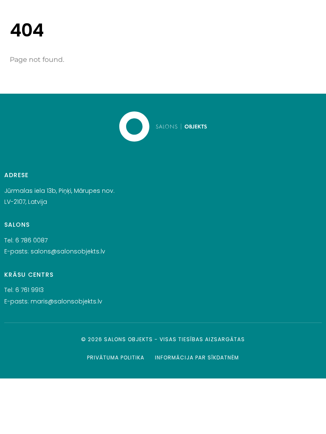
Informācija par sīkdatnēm (197, 357)
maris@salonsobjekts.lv (66, 301)
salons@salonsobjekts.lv (68, 251)
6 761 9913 (29, 290)
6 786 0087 (31, 240)
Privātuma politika (115, 357)
